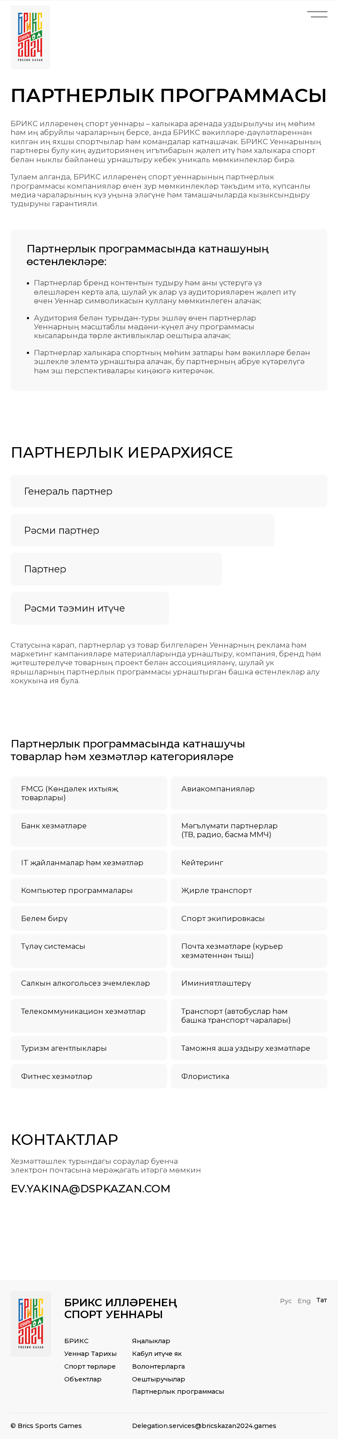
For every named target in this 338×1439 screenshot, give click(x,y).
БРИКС (76, 1341)
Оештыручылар (158, 1379)
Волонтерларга (158, 1366)
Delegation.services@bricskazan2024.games (204, 1426)
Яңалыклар (151, 1341)
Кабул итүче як (157, 1354)
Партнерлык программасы (178, 1391)
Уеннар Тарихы (90, 1354)
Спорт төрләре (90, 1366)
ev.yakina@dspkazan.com (91, 1188)
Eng (304, 1301)
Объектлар (83, 1379)
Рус (286, 1301)
